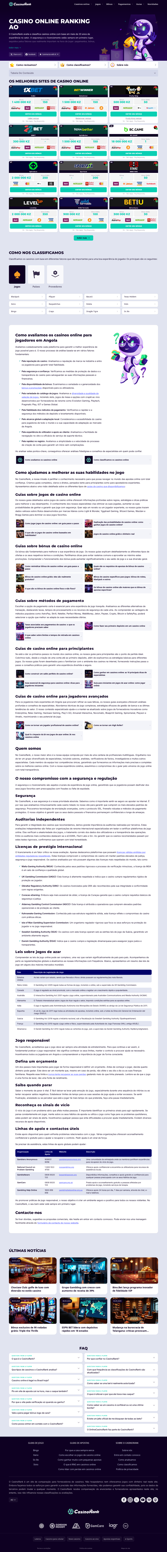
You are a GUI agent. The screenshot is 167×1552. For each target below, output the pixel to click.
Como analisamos (127, 1459)
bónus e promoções (32, 388)
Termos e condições (43, 1548)
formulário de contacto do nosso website (57, 1223)
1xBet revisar (33, 118)
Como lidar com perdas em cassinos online (79, 1469)
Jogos (98, 4)
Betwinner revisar (83, 118)
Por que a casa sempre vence (79, 1450)
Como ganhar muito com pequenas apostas (79, 1459)
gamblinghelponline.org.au (70, 1190)
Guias (139, 4)
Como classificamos (127, 1464)
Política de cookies (86, 1548)
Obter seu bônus (33, 114)
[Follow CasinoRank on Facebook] (124, 1499)
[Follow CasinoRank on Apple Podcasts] (155, 1499)
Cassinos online (82, 4)
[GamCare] (95, 1525)
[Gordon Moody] (58, 1525)
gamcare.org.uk (66, 1182)
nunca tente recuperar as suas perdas (67, 1074)
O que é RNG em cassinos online (80, 1464)
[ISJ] (41, 1525)
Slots (35, 1464)
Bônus (109, 4)
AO (12, 1500)
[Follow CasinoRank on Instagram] (130, 1499)
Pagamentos (124, 4)
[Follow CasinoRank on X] (136, 1499)
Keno (35, 1455)
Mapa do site (125, 1548)
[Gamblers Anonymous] (76, 1525)
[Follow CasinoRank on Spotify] (149, 1499)
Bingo (36, 1450)
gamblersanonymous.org (70, 1159)
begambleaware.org (68, 1175)
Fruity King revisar (134, 118)
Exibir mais (82, 238)
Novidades (153, 4)
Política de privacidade (127, 1469)
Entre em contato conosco (127, 1455)
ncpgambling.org (66, 1167)
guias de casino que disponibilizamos (106, 486)
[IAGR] (113, 1525)
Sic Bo (36, 1459)
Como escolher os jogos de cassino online (79, 1455)
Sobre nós (127, 1450)
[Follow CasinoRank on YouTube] (142, 1499)
